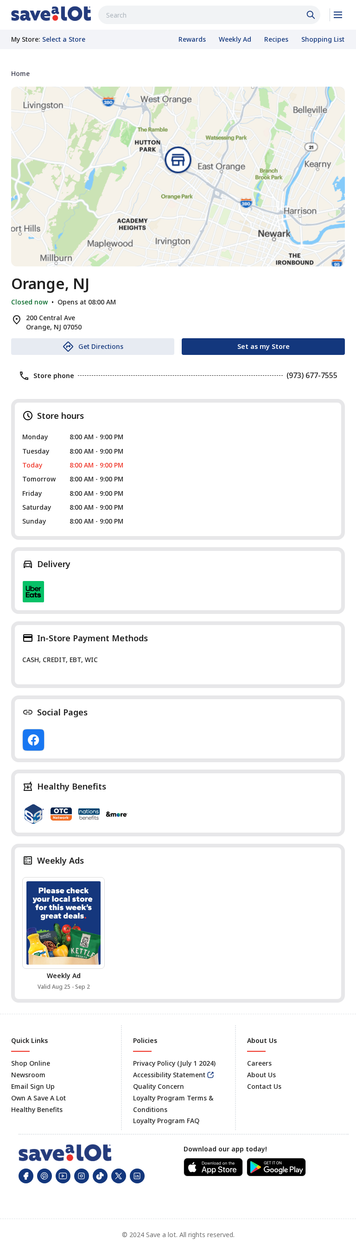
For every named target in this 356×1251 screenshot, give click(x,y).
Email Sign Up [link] (33, 1086)
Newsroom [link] (28, 1074)
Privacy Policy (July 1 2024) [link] (174, 1063)
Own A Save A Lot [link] (38, 1097)
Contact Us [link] (264, 1086)
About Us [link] (261, 1074)
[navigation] (178, 73)
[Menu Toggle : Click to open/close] (337, 14)
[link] (51, 13)
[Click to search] (311, 14)
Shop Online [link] (30, 1063)
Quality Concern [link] (158, 1086)
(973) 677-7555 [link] (311, 375)
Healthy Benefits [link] (37, 1109)
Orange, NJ (50, 283)
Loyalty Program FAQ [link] (166, 1120)
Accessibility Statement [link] (169, 1074)
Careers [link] (259, 1063)
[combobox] (209, 15)
